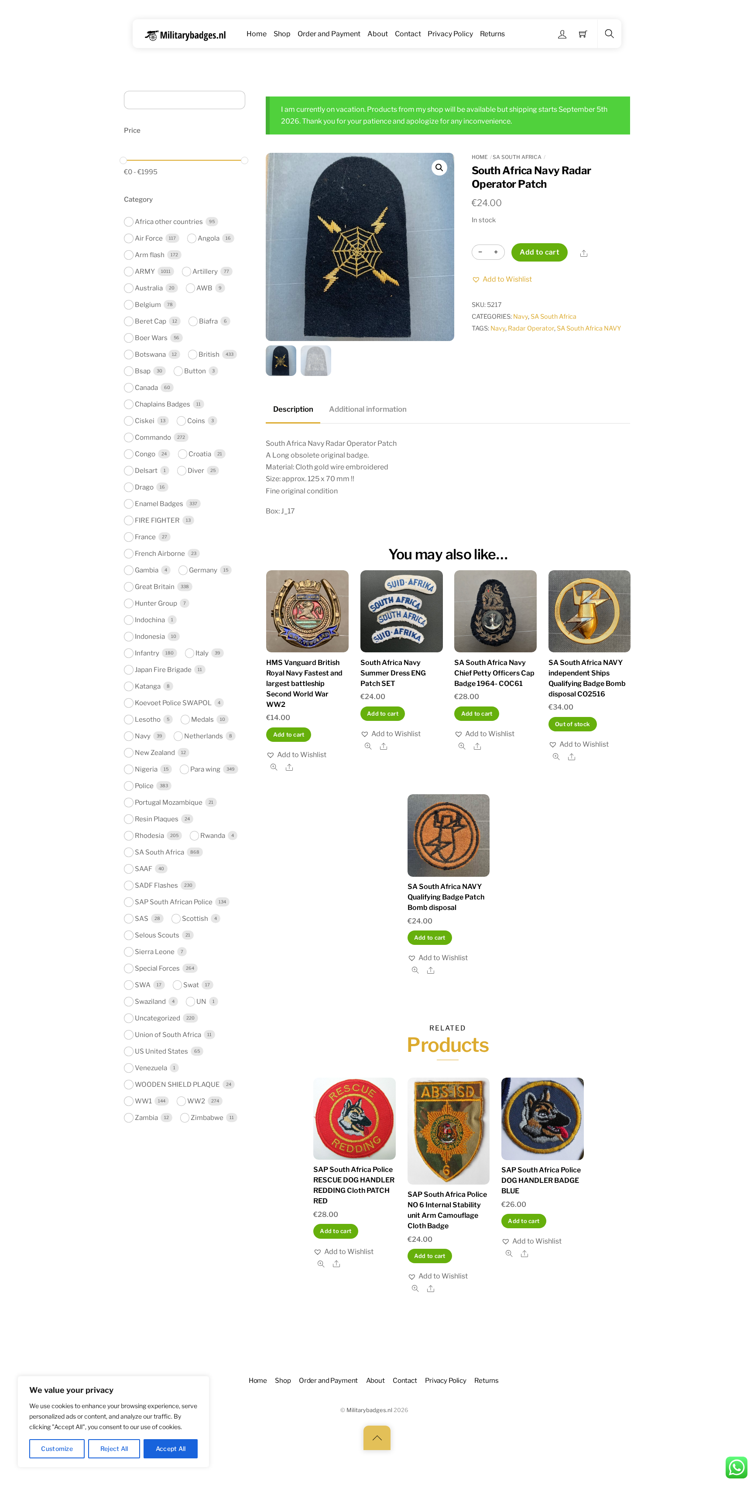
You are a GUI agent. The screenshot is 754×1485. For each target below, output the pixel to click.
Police (144, 786)
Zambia (146, 1117)
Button (195, 371)
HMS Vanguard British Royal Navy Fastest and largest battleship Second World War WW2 (304, 683)
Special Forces (157, 968)
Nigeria (146, 769)
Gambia (146, 570)
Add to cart (539, 252)
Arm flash (150, 255)
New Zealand (155, 752)
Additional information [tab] (368, 409)
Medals (202, 719)
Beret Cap (150, 321)
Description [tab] (293, 409)
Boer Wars (151, 338)
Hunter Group (156, 603)
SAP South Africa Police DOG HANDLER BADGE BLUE (541, 1180)
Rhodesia (149, 835)
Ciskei (144, 421)
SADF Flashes (156, 885)
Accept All (171, 1448)
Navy (520, 316)
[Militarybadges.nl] (189, 33)
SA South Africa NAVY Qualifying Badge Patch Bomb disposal (446, 897)
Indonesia (150, 636)
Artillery (205, 271)
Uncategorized (157, 1018)
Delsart (146, 470)
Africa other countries (169, 221)
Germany (203, 570)
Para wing (205, 769)
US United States (161, 1051)
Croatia (199, 454)
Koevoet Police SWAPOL (173, 703)
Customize (57, 1448)
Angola (208, 238)
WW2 (196, 1101)
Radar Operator (531, 328)
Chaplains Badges (162, 404)
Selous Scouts (157, 935)
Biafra (208, 321)
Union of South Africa (168, 1034)
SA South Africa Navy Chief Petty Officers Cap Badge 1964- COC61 (494, 673)
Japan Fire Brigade (163, 669)
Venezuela (151, 1068)
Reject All (114, 1448)
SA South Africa (517, 157)
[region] (113, 1422)
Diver (196, 470)
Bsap (143, 371)
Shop (282, 34)
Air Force (149, 238)
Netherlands (203, 736)
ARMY (145, 271)
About (377, 34)
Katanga (148, 686)
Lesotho (148, 719)
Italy (202, 653)
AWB (204, 288)
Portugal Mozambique (168, 802)
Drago (144, 487)
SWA (143, 985)
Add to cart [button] (289, 734)
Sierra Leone (155, 952)
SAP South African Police (173, 902)
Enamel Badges (159, 504)
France (145, 537)
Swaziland (150, 1001)
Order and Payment (329, 34)
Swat (191, 985)
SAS (141, 918)
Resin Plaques (156, 819)
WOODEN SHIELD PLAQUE (177, 1084)
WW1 (143, 1101)
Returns (492, 34)
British (209, 354)
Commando (153, 437)
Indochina (150, 620)
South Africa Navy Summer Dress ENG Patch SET (393, 673)
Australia (149, 288)
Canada (146, 387)
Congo (145, 454)
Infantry (147, 653)
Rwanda (212, 835)
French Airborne (160, 553)
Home (257, 34)
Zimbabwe (207, 1117)
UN (201, 1001)
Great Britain (155, 586)
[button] (439, 168)
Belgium (148, 304)
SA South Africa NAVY (589, 328)
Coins (196, 421)
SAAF (143, 869)
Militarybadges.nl (369, 1410)
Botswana (150, 354)
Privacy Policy (450, 34)
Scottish (195, 918)
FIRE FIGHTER (157, 520)
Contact (408, 34)
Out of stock (572, 724)
